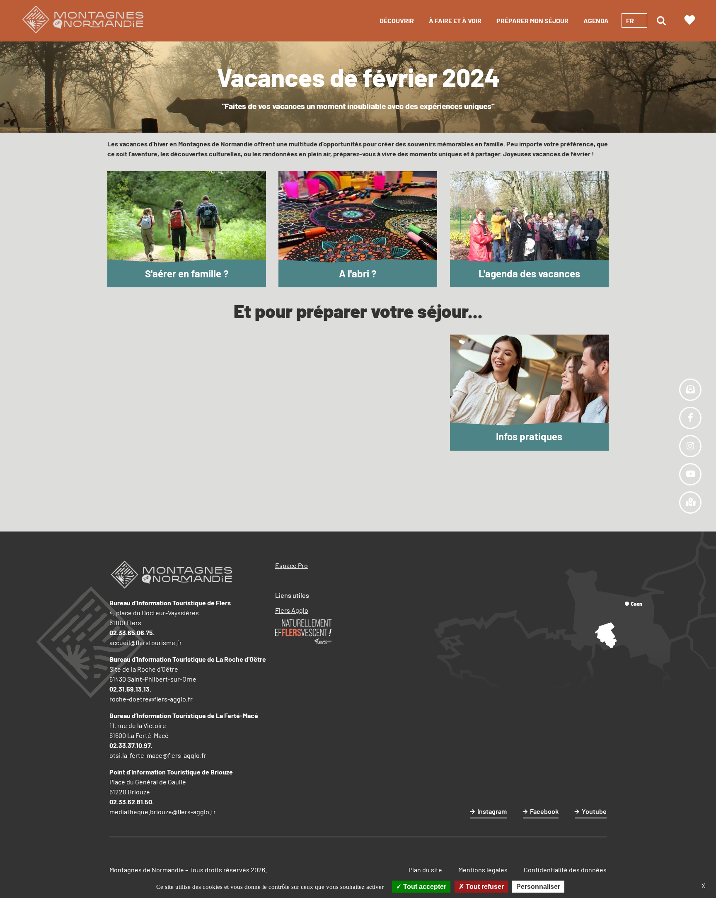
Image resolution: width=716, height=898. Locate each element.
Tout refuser (484, 886)
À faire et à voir (455, 20)
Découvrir (397, 20)
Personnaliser (538, 886)
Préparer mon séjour (532, 20)
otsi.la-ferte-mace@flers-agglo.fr (157, 755)
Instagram (492, 811)
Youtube (594, 811)
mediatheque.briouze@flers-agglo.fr (162, 811)
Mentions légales (483, 870)
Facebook (544, 811)
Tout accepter (424, 886)
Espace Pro (291, 565)
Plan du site (425, 870)
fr (630, 20)
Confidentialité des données (565, 870)
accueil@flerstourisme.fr (145, 642)
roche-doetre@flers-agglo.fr (151, 699)
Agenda (596, 20)
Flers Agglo (291, 610)
